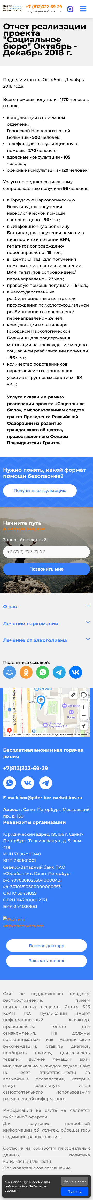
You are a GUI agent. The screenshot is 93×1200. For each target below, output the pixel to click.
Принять (75, 1191)
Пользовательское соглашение (37, 1168)
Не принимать (74, 1181)
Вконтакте (28, 782)
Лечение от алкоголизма (35, 640)
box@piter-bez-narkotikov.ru (50, 797)
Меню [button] (83, 9)
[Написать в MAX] (70, 9)
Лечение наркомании (30, 623)
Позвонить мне (46, 569)
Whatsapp (10, 782)
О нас (10, 606)
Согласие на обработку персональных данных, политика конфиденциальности (46, 1155)
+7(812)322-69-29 (25, 768)
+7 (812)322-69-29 (44, 7)
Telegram (46, 782)
